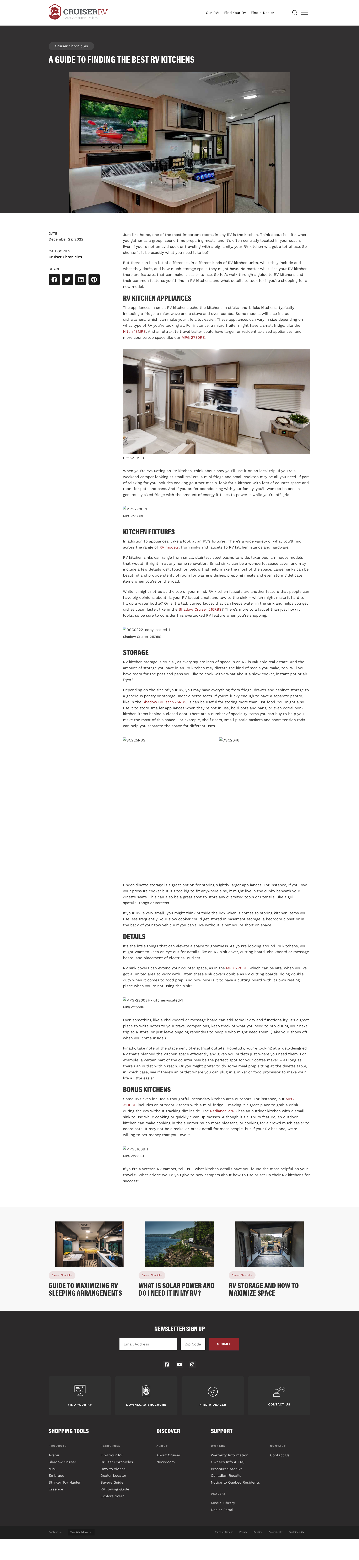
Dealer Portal (222, 1510)
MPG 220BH (236, 968)
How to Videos (113, 1469)
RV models (169, 547)
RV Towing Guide (115, 1489)
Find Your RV (235, 13)
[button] (54, 279)
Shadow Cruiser (62, 1462)
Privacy (243, 1532)
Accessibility (276, 1532)
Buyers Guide (112, 1482)
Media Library (223, 1503)
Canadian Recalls (226, 1475)
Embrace (56, 1475)
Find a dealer (212, 1405)
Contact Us (279, 1404)
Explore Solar (112, 1496)
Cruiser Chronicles (71, 46)
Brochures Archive (227, 1469)
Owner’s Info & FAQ (228, 1462)
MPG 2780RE (193, 337)
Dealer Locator (113, 1475)
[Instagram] (192, 1364)
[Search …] (294, 13)
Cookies (257, 1532)
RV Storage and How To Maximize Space (264, 1289)
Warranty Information (229, 1455)
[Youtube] (179, 1364)
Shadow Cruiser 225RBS (164, 702)
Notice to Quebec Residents (235, 1482)
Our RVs (213, 13)
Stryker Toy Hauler (65, 1482)
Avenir (54, 1455)
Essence (56, 1489)
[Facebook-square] (166, 1364)
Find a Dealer (262, 13)
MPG (52, 1469)
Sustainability (296, 1532)
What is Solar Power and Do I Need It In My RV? (177, 1289)
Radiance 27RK (223, 1111)
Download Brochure (146, 1405)
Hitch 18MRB (134, 331)
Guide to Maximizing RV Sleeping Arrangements (85, 1289)
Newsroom (165, 1462)
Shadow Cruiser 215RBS (200, 609)
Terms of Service (224, 1532)
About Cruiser (168, 1455)
